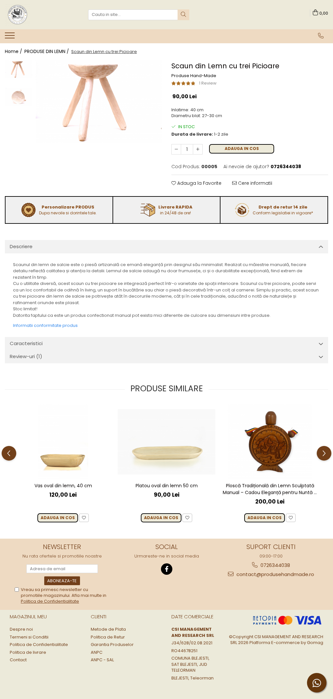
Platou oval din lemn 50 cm (167, 485)
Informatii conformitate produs (45, 325)
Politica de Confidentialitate (50, 601)
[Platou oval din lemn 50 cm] (166, 441)
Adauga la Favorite (198, 183)
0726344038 (274, 565)
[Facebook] (166, 569)
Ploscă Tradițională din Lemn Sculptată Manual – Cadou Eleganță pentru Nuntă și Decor (270, 489)
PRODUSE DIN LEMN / (47, 51)
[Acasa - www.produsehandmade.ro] (37, 14)
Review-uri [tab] (26, 356)
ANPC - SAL (102, 660)
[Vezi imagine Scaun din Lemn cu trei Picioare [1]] (18, 97)
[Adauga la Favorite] (84, 518)
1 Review (208, 83)
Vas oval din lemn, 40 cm (63, 485)
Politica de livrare (28, 652)
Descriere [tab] (21, 246)
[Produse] (10, 37)
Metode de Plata (108, 629)
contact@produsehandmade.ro (274, 574)
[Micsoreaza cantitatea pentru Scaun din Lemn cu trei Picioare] (176, 149)
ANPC (96, 652)
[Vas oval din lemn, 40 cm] (63, 441)
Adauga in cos (242, 148)
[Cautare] (183, 14)
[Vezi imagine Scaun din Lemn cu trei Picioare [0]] (18, 69)
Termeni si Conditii (29, 637)
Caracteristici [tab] (26, 343)
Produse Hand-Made (193, 76)
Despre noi (21, 629)
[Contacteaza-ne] (320, 35)
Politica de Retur (108, 637)
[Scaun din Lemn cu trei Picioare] (99, 102)
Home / (14, 51)
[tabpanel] (99, 102)
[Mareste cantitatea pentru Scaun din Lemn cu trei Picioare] (198, 149)
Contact (18, 660)
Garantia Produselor (112, 645)
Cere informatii (254, 183)
